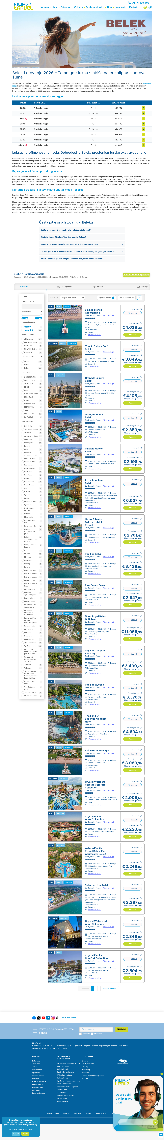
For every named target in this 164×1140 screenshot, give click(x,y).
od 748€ (118, 124)
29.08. (23, 113)
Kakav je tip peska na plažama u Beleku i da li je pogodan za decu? (70, 244)
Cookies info (62, 1090)
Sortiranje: (54, 298)
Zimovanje (36, 1064)
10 (93, 124)
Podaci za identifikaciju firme (93, 1075)
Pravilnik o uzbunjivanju (65, 1095)
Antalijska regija (41, 108)
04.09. (23, 134)
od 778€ (118, 140)
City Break (66, 1113)
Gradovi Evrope (38, 1075)
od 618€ (118, 118)
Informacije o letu (94, 335)
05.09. (23, 140)
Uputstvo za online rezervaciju (68, 1081)
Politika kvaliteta (63, 1101)
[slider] (22, 315)
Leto (55, 7)
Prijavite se (86, 1034)
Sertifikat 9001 (62, 1098)
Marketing (86, 1070)
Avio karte (121, 7)
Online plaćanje (63, 1078)
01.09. (22, 124)
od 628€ (118, 113)
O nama (85, 1061)
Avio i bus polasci (63, 1066)
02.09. (23, 129)
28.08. (23, 108)
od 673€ (118, 108)
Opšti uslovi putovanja (65, 1072)
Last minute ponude (52, 1113)
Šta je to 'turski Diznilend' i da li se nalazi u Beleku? (63, 237)
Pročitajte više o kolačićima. (20, 1129)
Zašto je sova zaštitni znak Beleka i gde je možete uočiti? (66, 230)
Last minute (45, 7)
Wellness (78, 7)
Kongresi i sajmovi (39, 1093)
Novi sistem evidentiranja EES (68, 1063)
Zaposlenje (86, 1072)
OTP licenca (61, 1092)
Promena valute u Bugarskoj (67, 1087)
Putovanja (65, 7)
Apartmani (36, 1072)
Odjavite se (97, 1034)
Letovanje (36, 1061)
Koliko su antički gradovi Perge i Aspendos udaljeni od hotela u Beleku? (72, 259)
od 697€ (118, 129)
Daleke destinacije (95, 7)
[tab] (127, 297)
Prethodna (85, 989)
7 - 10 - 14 (93, 113)
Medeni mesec (38, 1087)
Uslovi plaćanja (63, 1069)
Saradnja (85, 1067)
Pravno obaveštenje (64, 1084)
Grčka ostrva (37, 1070)
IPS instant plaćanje (64, 1075)
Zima (109, 7)
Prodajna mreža (88, 1064)
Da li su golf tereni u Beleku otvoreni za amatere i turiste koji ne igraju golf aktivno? (78, 251)
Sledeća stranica (109, 989)
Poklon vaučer (37, 1084)
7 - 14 (93, 108)
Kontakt (133, 7)
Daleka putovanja (101, 1113)
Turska (34, 1067)
